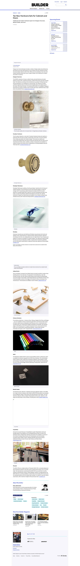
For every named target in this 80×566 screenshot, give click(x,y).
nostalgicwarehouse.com (39, 196)
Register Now (53, 30)
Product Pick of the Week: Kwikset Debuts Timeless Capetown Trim (18, 522)
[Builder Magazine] (40, 4)
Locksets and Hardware (18, 501)
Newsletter (57, 1)
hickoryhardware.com (37, 328)
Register (65, 1)
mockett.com (42, 476)
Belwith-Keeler (41, 499)
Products (25, 501)
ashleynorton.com (42, 280)
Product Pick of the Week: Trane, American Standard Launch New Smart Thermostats (30, 523)
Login (61, 1)
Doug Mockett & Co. (35, 503)
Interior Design (20, 499)
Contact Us (23, 555)
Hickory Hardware (35, 505)
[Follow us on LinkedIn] (28, 534)
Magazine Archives (16, 549)
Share (47, 495)
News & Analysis (33, 8)
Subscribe (14, 548)
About (14, 555)
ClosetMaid (34, 501)
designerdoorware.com (29, 89)
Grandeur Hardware (17, 129)
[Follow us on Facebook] (32, 534)
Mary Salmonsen (17, 65)
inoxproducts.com (17, 363)
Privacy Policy (28, 555)
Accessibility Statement (36, 555)
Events (47, 8)
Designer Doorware (17, 62)
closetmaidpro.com (17, 440)
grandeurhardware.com (25, 144)
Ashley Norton (16, 265)
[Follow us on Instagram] (34, 534)
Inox (41, 505)
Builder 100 (41, 8)
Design (15, 499)
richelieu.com (16, 242)
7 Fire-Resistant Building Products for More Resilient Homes (43, 522)
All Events (52, 53)
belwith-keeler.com (43, 397)
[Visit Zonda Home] (62, 555)
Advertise (18, 555)
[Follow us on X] (30, 534)
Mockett (44, 505)
